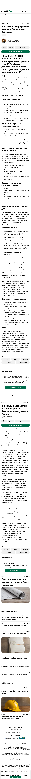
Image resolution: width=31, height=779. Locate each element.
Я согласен (15, 777)
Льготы (3, 35)
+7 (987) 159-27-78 (14, 730)
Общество (3, 402)
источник (8, 367)
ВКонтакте (9, 362)
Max (5, 47)
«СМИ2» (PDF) (19, 768)
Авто (2, 615)
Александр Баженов (12, 40)
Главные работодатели (15, 51)
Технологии (3, 654)
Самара (3, 687)
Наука (2, 576)
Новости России (4, 23)
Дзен (12, 47)
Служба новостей (7, 416)
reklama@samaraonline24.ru (14, 732)
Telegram (23, 47)
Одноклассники (23, 362)
